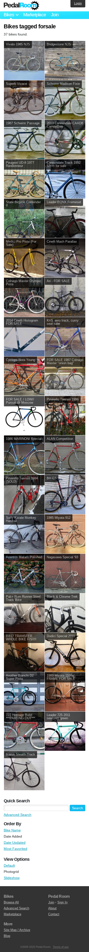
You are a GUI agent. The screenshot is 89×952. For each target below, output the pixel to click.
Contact (53, 914)
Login (78, 3)
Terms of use (61, 946)
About (52, 908)
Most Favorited (15, 849)
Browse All (11, 902)
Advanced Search (17, 815)
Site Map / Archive (17, 930)
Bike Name (12, 830)
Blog (7, 936)
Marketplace (34, 14)
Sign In (62, 902)
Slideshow (12, 878)
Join (55, 14)
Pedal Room (21, 6)
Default (9, 865)
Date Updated (14, 842)
